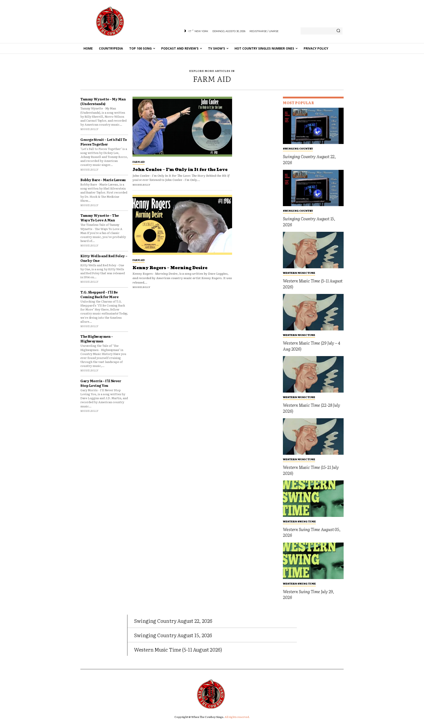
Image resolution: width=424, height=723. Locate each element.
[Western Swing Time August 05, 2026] (313, 498)
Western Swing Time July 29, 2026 (308, 594)
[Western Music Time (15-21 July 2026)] (313, 436)
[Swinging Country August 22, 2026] (313, 126)
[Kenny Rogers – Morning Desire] (182, 225)
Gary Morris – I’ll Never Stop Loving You (100, 383)
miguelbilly (89, 129)
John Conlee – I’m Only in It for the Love (179, 170)
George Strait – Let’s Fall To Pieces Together (103, 142)
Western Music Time (299, 272)
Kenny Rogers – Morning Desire (169, 268)
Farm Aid (138, 161)
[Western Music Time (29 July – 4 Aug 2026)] (313, 312)
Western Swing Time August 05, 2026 (311, 532)
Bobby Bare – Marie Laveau (103, 179)
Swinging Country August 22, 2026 (309, 159)
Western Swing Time (299, 521)
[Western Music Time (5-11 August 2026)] (313, 250)
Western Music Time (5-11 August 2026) (313, 284)
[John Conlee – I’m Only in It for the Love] (182, 127)
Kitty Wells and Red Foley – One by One (103, 258)
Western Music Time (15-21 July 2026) (311, 470)
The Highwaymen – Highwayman (96, 338)
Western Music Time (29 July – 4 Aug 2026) (311, 346)
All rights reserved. (237, 717)
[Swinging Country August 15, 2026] (313, 188)
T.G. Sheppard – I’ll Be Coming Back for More (99, 294)
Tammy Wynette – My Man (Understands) (103, 101)
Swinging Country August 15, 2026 (309, 221)
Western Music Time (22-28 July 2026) (311, 408)
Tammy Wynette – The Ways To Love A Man (99, 217)
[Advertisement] (257, 163)
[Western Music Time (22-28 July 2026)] (313, 374)
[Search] (338, 31)
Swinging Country (298, 148)
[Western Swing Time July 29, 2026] (313, 561)
